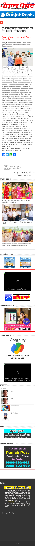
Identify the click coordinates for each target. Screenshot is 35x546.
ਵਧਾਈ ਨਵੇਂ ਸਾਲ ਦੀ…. (16, 406)
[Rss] (17, 543)
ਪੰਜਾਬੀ (5, 34)
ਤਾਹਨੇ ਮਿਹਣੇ (3, 388)
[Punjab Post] (17, 5)
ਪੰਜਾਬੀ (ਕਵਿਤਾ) (14, 413)
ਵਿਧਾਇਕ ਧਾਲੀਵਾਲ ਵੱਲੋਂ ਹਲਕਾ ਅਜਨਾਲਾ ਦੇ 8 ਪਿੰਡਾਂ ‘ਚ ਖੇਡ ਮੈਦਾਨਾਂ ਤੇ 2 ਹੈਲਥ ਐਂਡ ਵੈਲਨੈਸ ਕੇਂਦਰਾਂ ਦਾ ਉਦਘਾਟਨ (16, 244)
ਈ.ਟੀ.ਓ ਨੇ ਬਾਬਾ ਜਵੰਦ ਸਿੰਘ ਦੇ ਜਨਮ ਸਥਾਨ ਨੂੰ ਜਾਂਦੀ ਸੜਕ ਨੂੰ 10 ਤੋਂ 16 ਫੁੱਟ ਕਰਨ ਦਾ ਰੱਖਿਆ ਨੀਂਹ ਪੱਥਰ (22, 173)
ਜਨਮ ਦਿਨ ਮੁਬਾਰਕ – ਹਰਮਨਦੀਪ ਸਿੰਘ (15, 289)
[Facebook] (18, 543)
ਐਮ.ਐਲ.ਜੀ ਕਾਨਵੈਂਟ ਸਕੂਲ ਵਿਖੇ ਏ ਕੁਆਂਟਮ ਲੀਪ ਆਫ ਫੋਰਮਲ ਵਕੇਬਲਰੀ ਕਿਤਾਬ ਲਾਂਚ (12, 167)
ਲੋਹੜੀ (12, 391)
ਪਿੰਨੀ (12, 398)
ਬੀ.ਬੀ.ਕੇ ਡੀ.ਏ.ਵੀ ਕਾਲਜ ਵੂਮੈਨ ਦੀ (11, 22)
